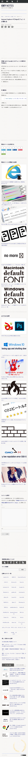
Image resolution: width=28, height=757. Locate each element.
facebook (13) (6, 587)
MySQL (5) (6, 602)
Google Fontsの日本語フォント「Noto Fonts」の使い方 (13, 264)
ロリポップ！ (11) (22, 627)
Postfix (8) (22, 607)
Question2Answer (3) (13, 613)
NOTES (7, 5)
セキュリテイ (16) (6, 627)
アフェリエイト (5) (21, 623)
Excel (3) (22, 582)
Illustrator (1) (6, 592)
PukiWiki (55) (6, 612)
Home (2, 16)
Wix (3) (21, 617)
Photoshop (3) (22, 602)
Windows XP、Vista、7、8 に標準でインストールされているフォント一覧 (14, 306)
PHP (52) (6, 607)
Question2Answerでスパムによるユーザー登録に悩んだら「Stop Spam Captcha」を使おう (13, 658)
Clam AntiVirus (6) (22, 577)
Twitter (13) (6, 617)
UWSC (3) (14, 617)
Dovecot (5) (13, 582)
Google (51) (21, 587)
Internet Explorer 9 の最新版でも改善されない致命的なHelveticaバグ (13, 182)
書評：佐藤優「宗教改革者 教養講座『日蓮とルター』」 (13, 649)
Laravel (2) (14, 597)
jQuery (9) (6, 597)
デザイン (8, 16)
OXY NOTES (4, 755)
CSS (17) (6, 582)
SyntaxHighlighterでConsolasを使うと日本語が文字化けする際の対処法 (13, 244)
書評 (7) (6, 632)
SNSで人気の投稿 (20, 665)
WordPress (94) (6, 622)
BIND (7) (14, 577)
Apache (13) (5, 577)
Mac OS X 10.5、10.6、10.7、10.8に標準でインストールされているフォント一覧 (13, 285)
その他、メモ (13, 16)
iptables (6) (14, 592)
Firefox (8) (14, 587)
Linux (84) (22, 597)
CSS (6, 16)
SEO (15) (22, 612)
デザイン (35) (14, 627)
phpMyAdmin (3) (13, 607)
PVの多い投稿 (8, 665)
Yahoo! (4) (14, 622)
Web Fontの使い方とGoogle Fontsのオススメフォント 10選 (14, 224)
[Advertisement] (14, 43)
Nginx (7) (14, 602)
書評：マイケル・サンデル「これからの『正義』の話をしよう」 (14, 654)
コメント (3, 507)
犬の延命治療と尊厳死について (9, 641)
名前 (2, 528)
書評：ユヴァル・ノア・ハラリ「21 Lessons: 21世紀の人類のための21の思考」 (14, 645)
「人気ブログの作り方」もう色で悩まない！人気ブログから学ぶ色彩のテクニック (14, 204)
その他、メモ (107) (14, 633)
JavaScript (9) (21, 592)
